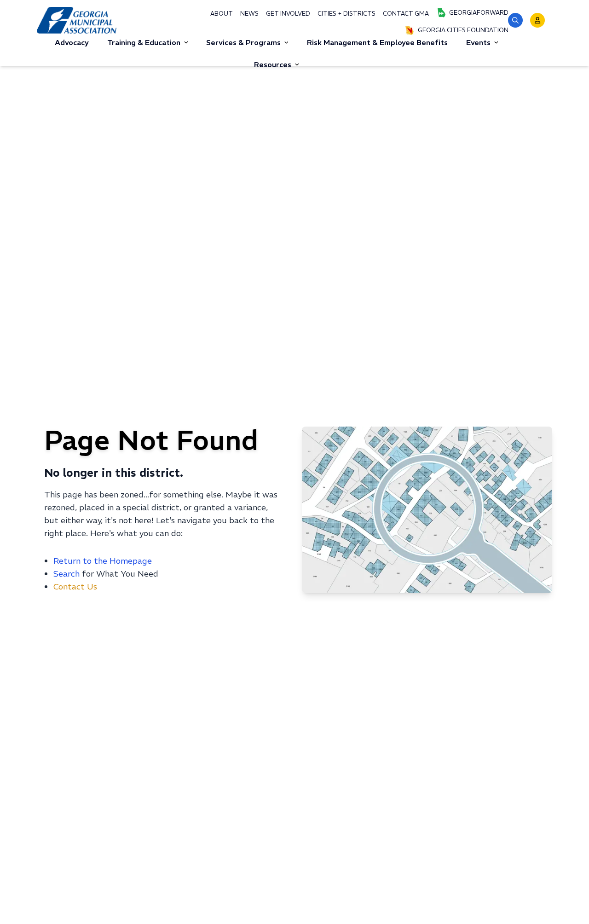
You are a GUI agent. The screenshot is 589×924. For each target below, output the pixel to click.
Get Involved (288, 13)
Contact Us (75, 586)
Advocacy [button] (72, 42)
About (221, 13)
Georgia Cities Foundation (463, 30)
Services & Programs (243, 42)
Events (478, 42)
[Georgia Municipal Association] (76, 20)
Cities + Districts (346, 13)
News (249, 13)
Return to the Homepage (102, 560)
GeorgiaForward (478, 13)
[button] (515, 20)
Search (66, 573)
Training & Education (143, 42)
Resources (272, 64)
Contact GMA (406, 13)
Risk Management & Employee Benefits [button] (377, 42)
